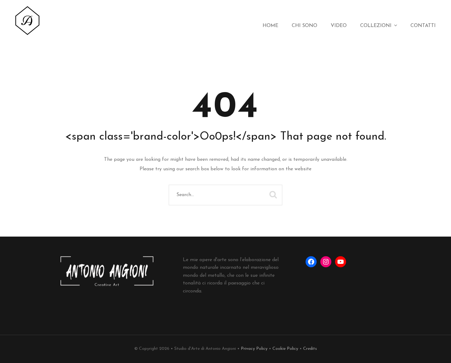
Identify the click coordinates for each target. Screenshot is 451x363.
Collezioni (375, 25)
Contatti (423, 25)
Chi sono (304, 25)
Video (339, 25)
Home (270, 25)
